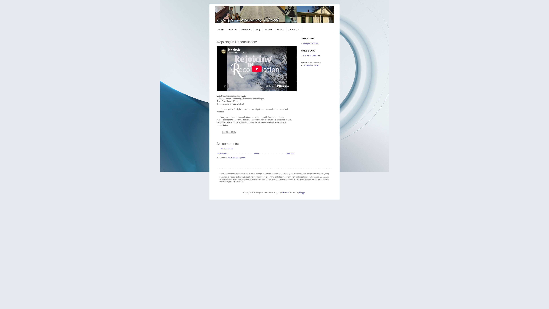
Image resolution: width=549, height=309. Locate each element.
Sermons (246, 29)
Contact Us (294, 29)
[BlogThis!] (226, 132)
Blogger (302, 193)
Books (280, 29)
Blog (258, 29)
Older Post (290, 154)
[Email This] (223, 132)
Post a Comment (226, 149)
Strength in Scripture (311, 44)
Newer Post (222, 154)
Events (268, 29)
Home (220, 29)
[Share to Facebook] (232, 132)
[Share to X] (229, 132)
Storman (285, 193)
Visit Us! (232, 29)
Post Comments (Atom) (236, 158)
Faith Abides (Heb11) (311, 65)
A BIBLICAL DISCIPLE (311, 56)
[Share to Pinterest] (234, 132)
